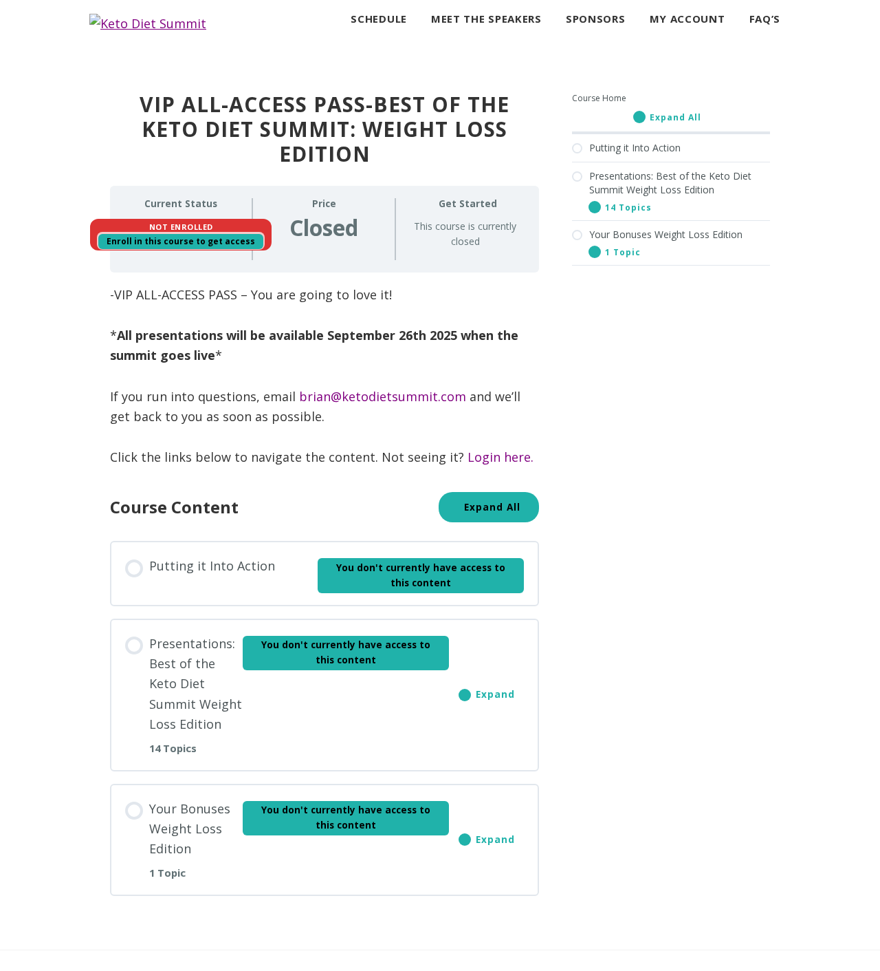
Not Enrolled (181, 227)
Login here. (501, 457)
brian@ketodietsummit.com (382, 396)
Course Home (599, 98)
